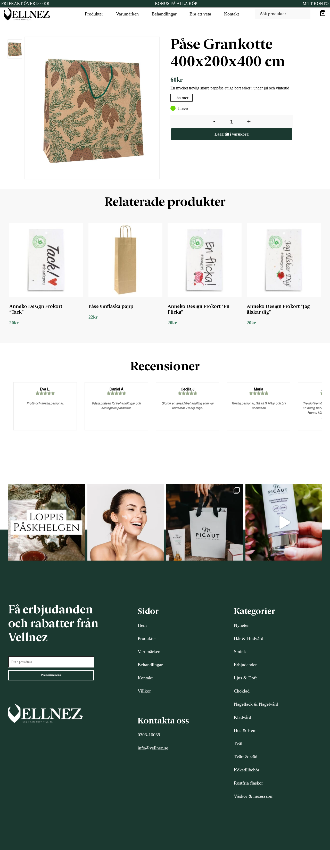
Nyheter (241, 625)
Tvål (238, 743)
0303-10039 (149, 734)
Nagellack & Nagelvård (256, 704)
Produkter (94, 13)
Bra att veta (200, 13)
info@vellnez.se (153, 748)
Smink (240, 651)
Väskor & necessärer (253, 796)
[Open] (46, 522)
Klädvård (242, 717)
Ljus (238, 677)
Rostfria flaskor (248, 783)
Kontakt (231, 13)
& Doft (249, 677)
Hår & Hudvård (248, 638)
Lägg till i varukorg (231, 134)
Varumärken (127, 13)
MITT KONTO (316, 3)
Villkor (144, 691)
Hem (142, 625)
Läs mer (181, 98)
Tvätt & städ (245, 756)
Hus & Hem (245, 730)
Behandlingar (164, 13)
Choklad (242, 691)
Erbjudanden (246, 664)
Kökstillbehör (246, 769)
